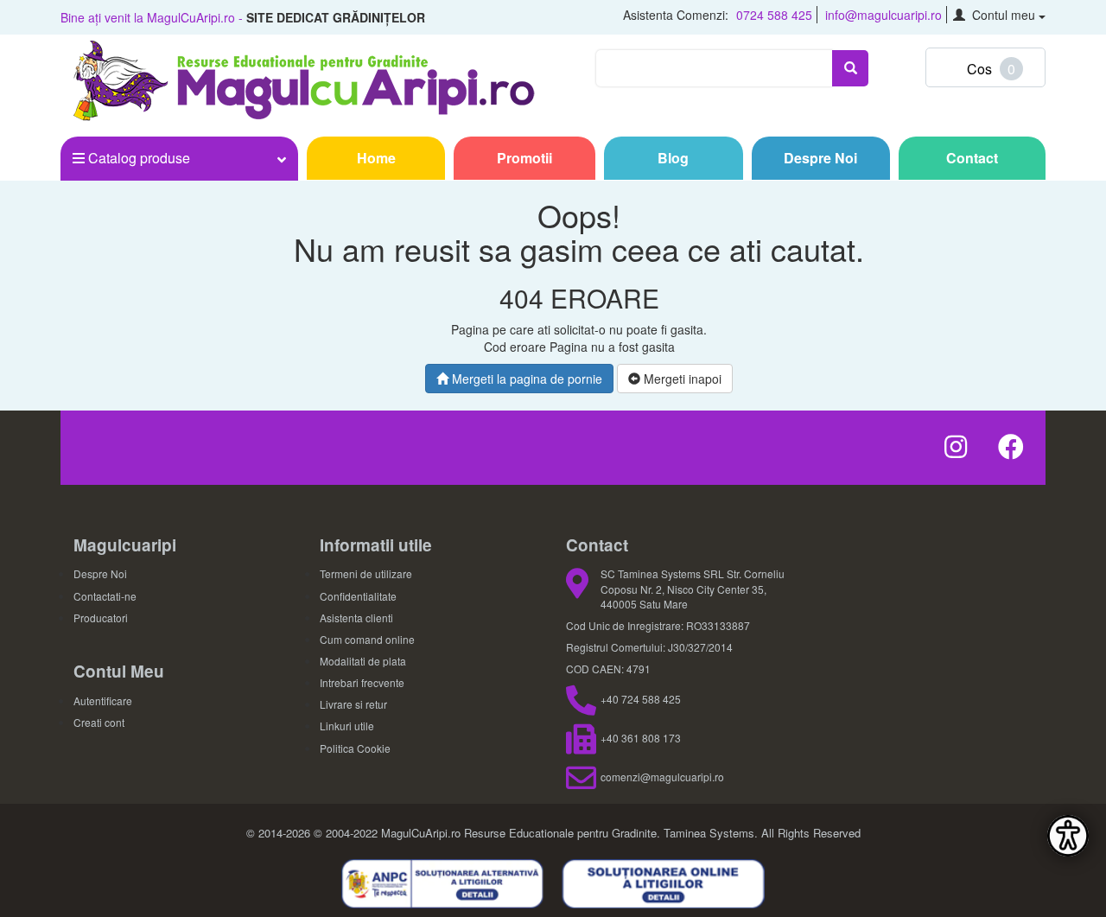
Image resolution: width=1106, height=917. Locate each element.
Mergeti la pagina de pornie (525, 378)
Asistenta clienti (356, 617)
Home (376, 158)
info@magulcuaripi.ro (883, 14)
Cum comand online (367, 639)
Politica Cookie (355, 748)
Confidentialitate (358, 596)
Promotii (524, 158)
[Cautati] (850, 68)
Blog (673, 158)
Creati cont (98, 722)
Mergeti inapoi (680, 378)
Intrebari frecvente (362, 682)
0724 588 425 (774, 14)
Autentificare (102, 700)
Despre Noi (820, 158)
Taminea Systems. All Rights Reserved (762, 833)
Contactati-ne (105, 596)
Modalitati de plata (363, 660)
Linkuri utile (347, 725)
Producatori (100, 617)
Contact (972, 158)
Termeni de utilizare (366, 573)
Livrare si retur (353, 704)
